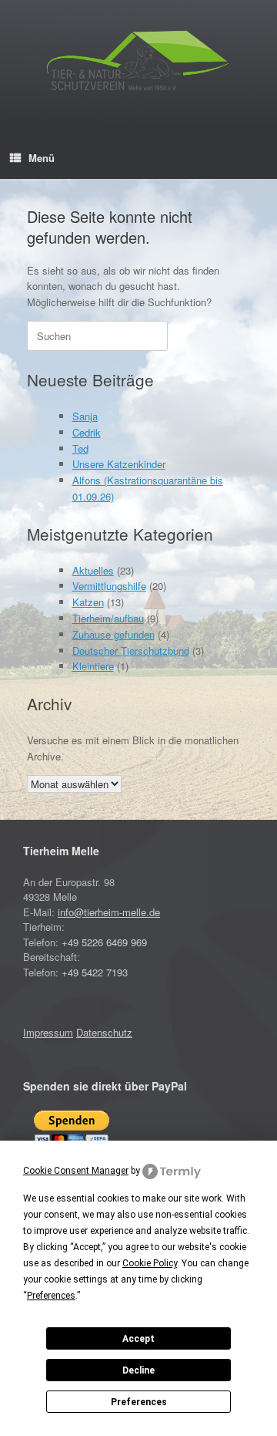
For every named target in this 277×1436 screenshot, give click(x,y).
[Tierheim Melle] (138, 63)
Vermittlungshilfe (109, 585)
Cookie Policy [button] (149, 1263)
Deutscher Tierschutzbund (130, 650)
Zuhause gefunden (113, 634)
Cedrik (86, 432)
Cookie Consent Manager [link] (75, 1170)
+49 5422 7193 (95, 972)
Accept (138, 1338)
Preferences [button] (51, 1295)
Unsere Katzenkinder (118, 464)
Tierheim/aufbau (108, 618)
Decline (138, 1370)
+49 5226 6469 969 (104, 942)
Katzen (88, 602)
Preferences (139, 1402)
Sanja (85, 416)
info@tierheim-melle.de (109, 912)
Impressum (48, 1032)
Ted (80, 448)
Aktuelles (93, 570)
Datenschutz (104, 1032)
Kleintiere (93, 666)
